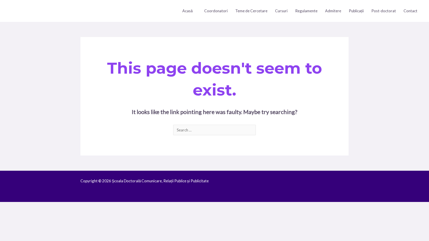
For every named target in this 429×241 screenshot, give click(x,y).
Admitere (333, 10)
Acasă (187, 10)
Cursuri (281, 10)
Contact (410, 10)
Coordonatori (216, 10)
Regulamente (306, 10)
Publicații (356, 10)
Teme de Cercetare (251, 10)
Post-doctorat (383, 10)
